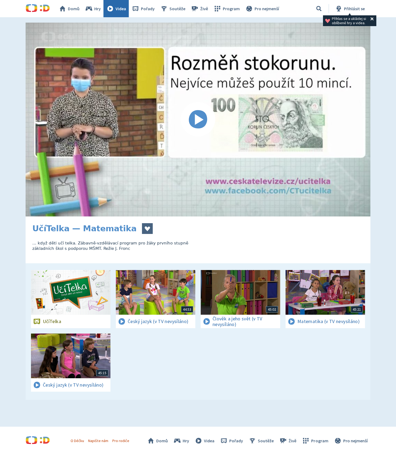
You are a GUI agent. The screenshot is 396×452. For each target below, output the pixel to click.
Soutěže (177, 8)
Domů (73, 8)
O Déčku (77, 440)
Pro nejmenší (267, 8)
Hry (97, 8)
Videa (121, 8)
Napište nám (98, 440)
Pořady (148, 8)
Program (231, 8)
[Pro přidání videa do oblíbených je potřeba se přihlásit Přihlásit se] (147, 228)
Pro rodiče (120, 440)
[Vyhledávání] (319, 8)
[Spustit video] (198, 119)
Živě (204, 8)
